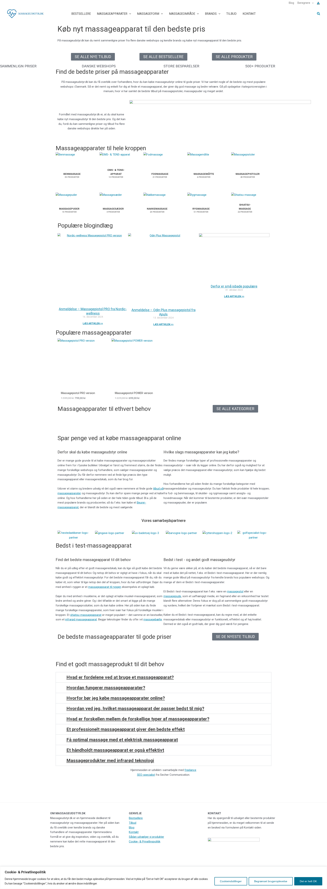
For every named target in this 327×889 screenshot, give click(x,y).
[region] (163, 877)
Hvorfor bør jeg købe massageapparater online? (115, 698)
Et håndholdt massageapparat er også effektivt (115, 750)
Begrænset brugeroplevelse (270, 881)
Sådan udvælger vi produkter (146, 836)
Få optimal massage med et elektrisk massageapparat (122, 739)
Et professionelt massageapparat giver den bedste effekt (125, 729)
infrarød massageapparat (81, 619)
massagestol (235, 591)
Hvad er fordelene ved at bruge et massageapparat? (120, 677)
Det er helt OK (308, 881)
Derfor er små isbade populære (234, 286)
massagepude (172, 596)
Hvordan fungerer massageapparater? (105, 687)
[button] (312, 3)
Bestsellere (136, 818)
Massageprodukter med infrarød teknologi (110, 760)
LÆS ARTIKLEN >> (93, 323)
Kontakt (134, 832)
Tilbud (132, 823)
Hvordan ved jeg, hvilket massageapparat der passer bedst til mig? (135, 708)
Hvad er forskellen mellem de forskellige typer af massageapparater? (137, 719)
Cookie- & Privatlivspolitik (144, 841)
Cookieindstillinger (231, 881)
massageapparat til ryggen (104, 587)
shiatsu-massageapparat (85, 615)
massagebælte (152, 619)
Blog (131, 827)
